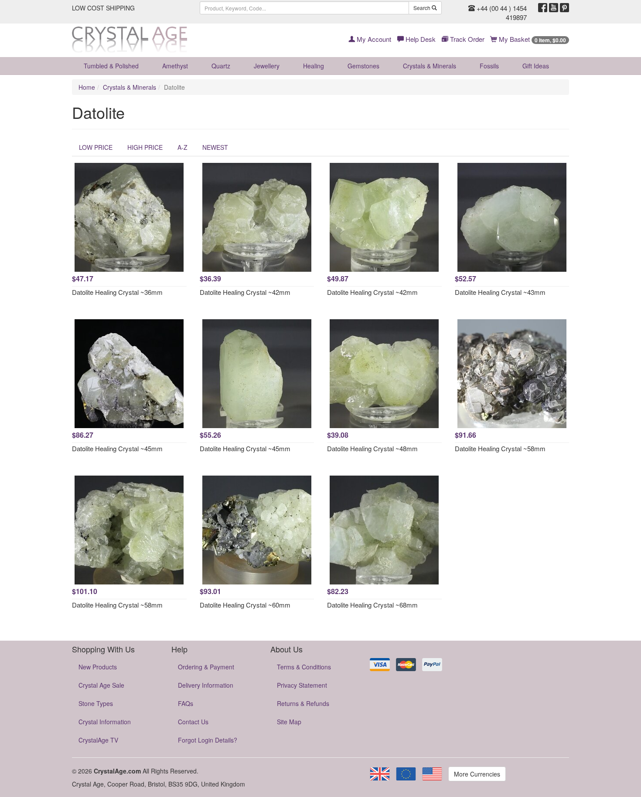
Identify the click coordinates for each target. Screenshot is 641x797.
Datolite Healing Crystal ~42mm (245, 292)
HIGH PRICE (145, 147)
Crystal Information (104, 721)
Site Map (289, 721)
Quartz (220, 65)
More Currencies (477, 774)
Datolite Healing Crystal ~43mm (500, 292)
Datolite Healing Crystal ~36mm (117, 292)
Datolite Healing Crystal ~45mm (117, 448)
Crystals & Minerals (429, 65)
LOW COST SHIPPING (103, 7)
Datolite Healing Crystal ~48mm (372, 448)
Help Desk (420, 39)
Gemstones (363, 65)
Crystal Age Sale (101, 685)
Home (86, 87)
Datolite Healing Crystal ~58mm (500, 448)
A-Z (182, 147)
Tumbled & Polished (111, 65)
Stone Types (95, 703)
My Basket (531, 39)
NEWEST (215, 147)
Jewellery (267, 65)
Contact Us (193, 721)
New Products (97, 666)
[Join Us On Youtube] (553, 7)
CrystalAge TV (98, 740)
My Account (373, 39)
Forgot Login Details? (207, 740)
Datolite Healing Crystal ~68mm (372, 604)
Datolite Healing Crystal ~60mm (245, 604)
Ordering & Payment (206, 666)
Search (422, 7)
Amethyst (175, 65)
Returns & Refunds (303, 703)
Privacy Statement (302, 685)
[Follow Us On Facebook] (542, 7)
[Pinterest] (564, 7)
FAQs (185, 703)
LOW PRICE (96, 147)
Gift (535, 65)
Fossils (489, 65)
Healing (313, 65)
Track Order (466, 39)
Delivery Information (205, 685)
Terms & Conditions (304, 666)
